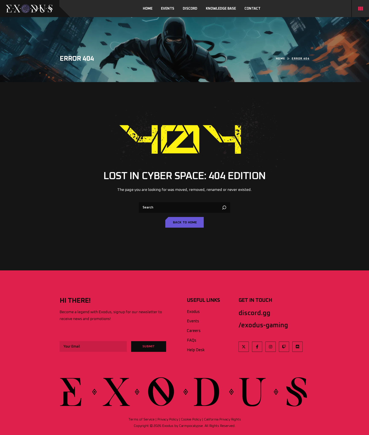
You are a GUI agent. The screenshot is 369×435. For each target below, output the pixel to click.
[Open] (360, 8)
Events (193, 321)
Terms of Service (141, 419)
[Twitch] (284, 347)
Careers (194, 331)
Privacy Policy (167, 419)
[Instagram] (270, 347)
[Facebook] (257, 347)
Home (280, 58)
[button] (184, 222)
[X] (244, 347)
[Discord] (297, 347)
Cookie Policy (191, 419)
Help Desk (196, 350)
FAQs (191, 340)
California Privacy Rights (222, 419)
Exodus (193, 312)
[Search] (225, 207)
